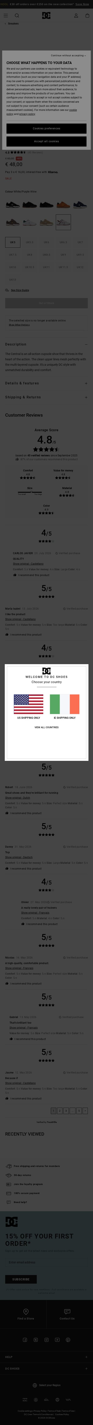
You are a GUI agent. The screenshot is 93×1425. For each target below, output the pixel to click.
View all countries (47, 727)
